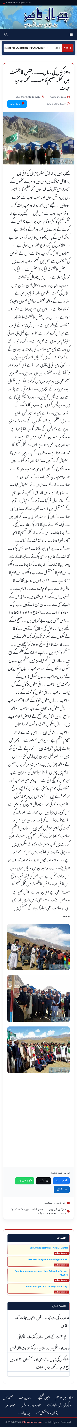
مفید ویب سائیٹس (31, 1404)
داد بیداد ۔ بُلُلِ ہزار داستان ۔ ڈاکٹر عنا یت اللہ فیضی (39, 1347)
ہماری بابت (25, 1397)
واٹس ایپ (23, 1181)
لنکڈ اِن (59, 1189)
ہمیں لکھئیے (44, 1397)
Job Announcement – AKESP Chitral (49, 1248)
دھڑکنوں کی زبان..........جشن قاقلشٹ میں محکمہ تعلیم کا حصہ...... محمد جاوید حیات (38, 1212)
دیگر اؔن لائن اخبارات (59, 1404)
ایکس (41, 1181)
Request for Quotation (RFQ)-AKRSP (48, 1259)
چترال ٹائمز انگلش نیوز (47, 1412)
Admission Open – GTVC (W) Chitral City (46, 1286)
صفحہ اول (8, 1397)
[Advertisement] (38, 1124)
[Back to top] (7, 1423)
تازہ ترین (60, 1203)
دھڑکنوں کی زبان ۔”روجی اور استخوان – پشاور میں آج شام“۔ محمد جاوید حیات (39, 1363)
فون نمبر (10, 1404)
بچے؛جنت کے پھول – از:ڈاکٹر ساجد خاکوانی (43, 1336)
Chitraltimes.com (32, 1422)
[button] (71, 34)
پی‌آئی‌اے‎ (24, 1412)
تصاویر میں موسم (65, 1397)
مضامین (48, 1203)
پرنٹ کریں (15, 104)
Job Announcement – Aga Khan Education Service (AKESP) (41, 1273)
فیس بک (59, 1181)
